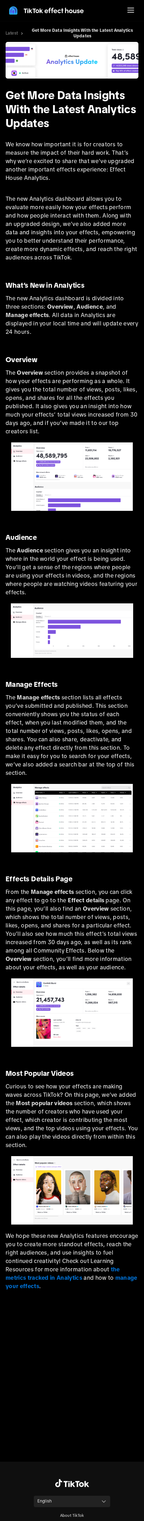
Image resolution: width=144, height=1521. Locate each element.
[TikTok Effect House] (45, 10)
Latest (12, 33)
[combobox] (72, 1501)
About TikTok (72, 1515)
